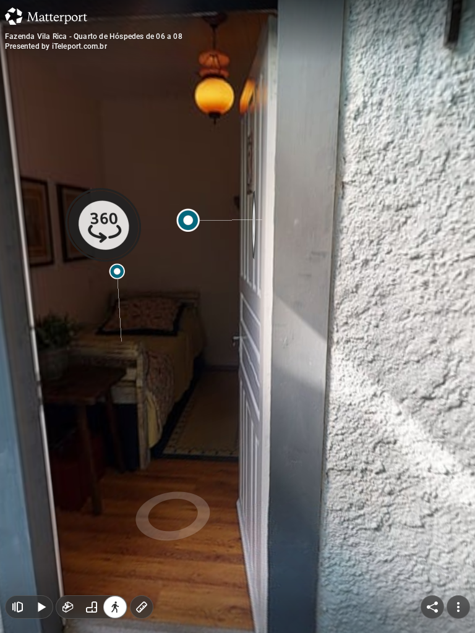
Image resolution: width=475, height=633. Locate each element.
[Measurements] (141, 607)
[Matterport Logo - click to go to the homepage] (46, 16)
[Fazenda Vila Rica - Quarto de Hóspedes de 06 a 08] (237, 316)
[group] (91, 607)
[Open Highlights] (17, 607)
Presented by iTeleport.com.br (56, 46)
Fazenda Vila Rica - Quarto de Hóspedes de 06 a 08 (93, 36)
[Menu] (458, 607)
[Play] (41, 607)
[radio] (68, 607)
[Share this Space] (432, 607)
